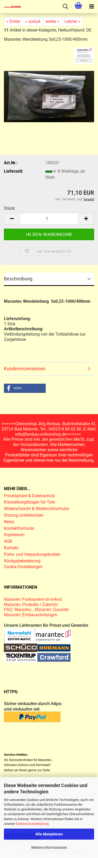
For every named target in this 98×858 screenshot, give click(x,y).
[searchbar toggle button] (65, 6)
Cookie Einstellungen (23, 566)
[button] (12, 219)
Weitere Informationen (49, 847)
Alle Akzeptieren (49, 834)
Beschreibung (18, 278)
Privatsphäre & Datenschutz (30, 495)
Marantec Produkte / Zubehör (31, 604)
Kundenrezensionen (24, 368)
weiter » (52, 21)
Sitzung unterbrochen (23, 515)
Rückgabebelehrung (22, 560)
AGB (8, 541)
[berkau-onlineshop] (10, 6)
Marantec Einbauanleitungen (30, 615)
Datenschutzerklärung (32, 824)
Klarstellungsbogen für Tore (29, 502)
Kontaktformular (19, 528)
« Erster (13, 21)
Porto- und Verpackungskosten (32, 554)
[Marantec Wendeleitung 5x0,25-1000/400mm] (49, 91)
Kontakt (11, 547)
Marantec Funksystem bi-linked (33, 599)
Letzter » (72, 21)
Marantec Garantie (52, 609)
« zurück (33, 21)
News (9, 521)
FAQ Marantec (18, 609)
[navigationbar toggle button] (91, 6)
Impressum (14, 534)
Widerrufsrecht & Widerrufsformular (36, 508)
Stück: (9, 208)
